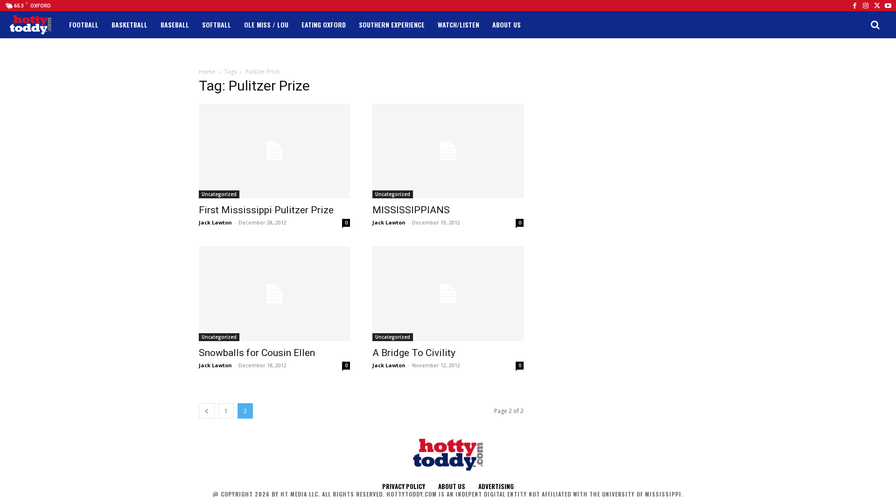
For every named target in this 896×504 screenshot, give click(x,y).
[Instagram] (865, 5)
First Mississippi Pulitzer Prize (266, 210)
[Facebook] (854, 5)
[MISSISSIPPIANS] (448, 151)
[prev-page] (207, 411)
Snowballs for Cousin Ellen (257, 352)
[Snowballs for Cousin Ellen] (274, 293)
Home (207, 72)
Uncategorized (219, 194)
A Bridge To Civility (413, 352)
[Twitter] (877, 5)
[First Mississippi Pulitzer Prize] (274, 151)
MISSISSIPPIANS (411, 210)
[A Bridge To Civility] (448, 293)
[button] (875, 25)
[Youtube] (888, 5)
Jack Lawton (215, 222)
